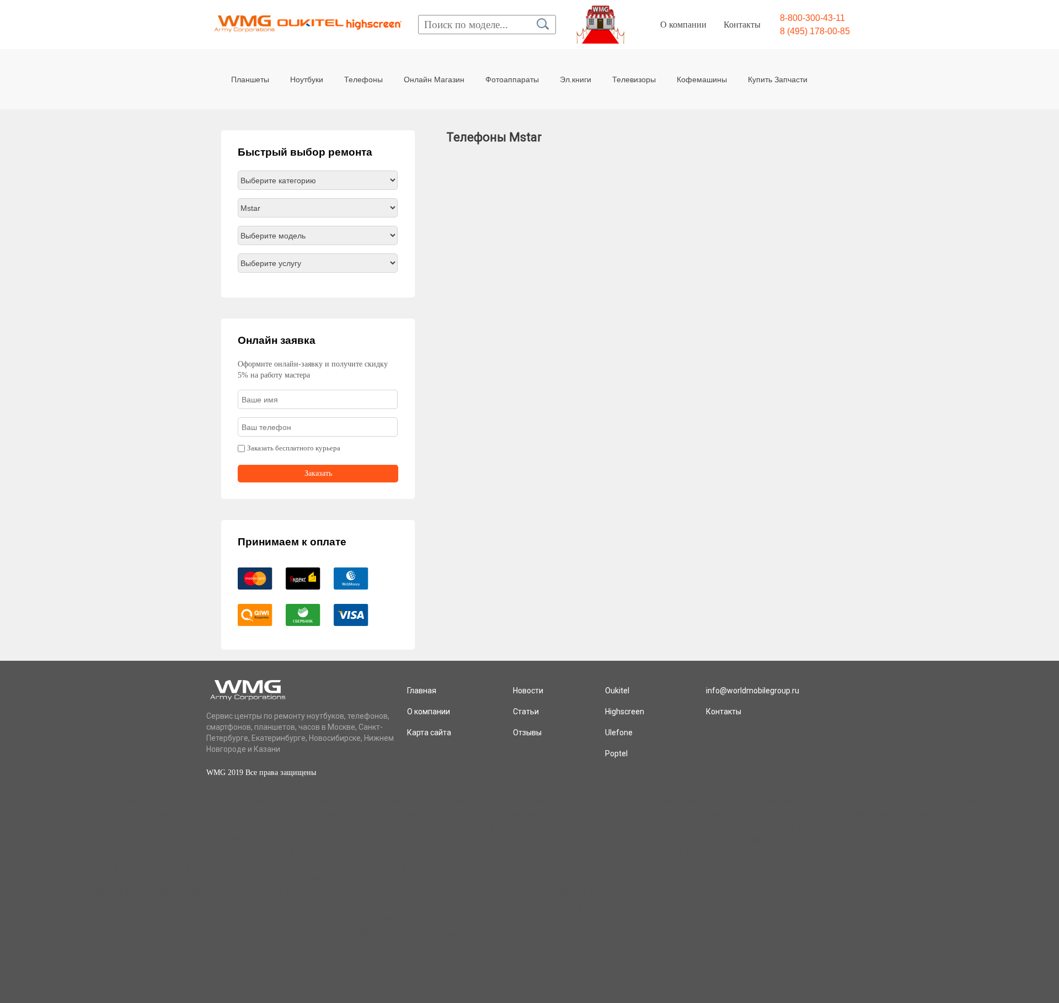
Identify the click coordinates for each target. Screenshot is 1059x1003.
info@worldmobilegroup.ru (752, 690)
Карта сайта (429, 732)
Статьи (526, 711)
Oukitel (617, 690)
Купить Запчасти (777, 79)
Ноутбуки (306, 79)
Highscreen (624, 711)
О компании (683, 24)
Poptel (616, 753)
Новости (528, 690)
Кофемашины (702, 79)
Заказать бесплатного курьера (293, 448)
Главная (421, 690)
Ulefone (619, 732)
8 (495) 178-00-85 (815, 31)
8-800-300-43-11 (812, 18)
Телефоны (363, 79)
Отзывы (527, 732)
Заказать (318, 473)
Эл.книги (575, 79)
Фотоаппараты (512, 79)
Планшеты (250, 79)
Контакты (742, 24)
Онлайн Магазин (434, 79)
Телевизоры (634, 79)
